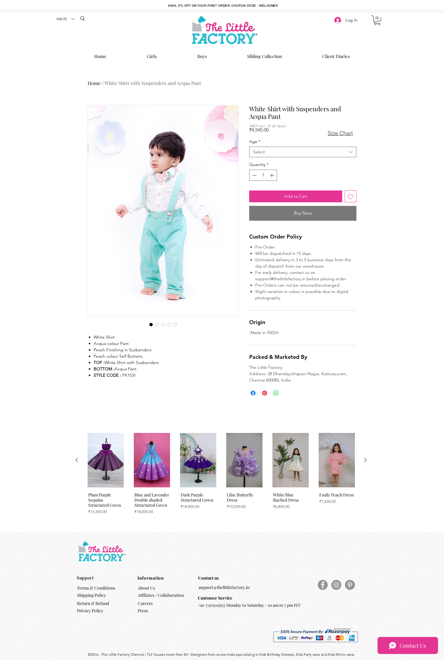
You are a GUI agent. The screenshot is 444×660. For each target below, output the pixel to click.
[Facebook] (323, 585)
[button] (65, 19)
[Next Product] (365, 460)
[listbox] (65, 19)
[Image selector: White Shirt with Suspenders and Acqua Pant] (151, 324)
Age (254, 141)
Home (94, 83)
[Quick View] (105, 460)
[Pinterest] (350, 585)
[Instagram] (336, 585)
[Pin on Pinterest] (264, 393)
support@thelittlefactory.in (223, 587)
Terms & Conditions (96, 588)
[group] (221, 478)
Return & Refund (93, 603)
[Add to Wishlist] (350, 196)
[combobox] (302, 152)
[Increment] (272, 175)
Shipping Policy (91, 595)
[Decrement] (254, 175)
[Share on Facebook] (253, 393)
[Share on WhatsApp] (276, 393)
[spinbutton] (263, 175)
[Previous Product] (76, 460)
